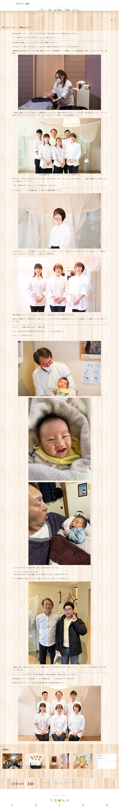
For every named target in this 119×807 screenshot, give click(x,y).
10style (61, 782)
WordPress (63, 783)
